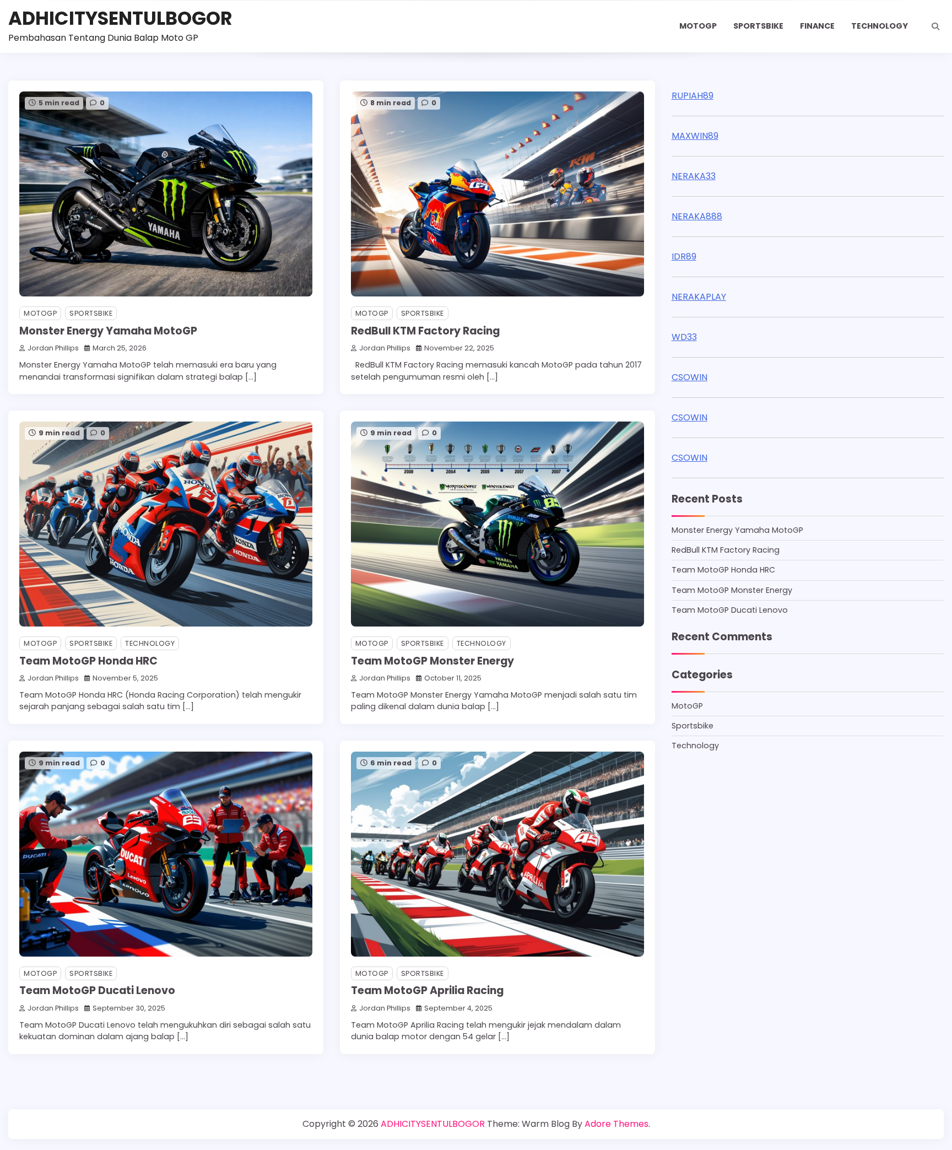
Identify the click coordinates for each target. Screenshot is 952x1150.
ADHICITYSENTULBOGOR (120, 18)
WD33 (684, 337)
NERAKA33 (694, 176)
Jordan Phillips (53, 348)
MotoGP (698, 25)
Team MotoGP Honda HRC (88, 661)
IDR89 (684, 256)
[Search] (935, 26)
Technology (879, 25)
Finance (817, 25)
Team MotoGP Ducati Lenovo (97, 990)
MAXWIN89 (695, 135)
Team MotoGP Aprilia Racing (427, 990)
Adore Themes (616, 1123)
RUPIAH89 (692, 95)
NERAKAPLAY (699, 296)
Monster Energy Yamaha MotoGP (108, 330)
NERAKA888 (697, 216)
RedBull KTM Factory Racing (425, 330)
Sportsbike (758, 25)
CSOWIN (689, 377)
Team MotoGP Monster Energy (432, 661)
